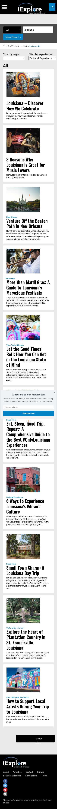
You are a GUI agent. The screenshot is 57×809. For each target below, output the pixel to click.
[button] (28, 394)
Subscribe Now (28, 413)
